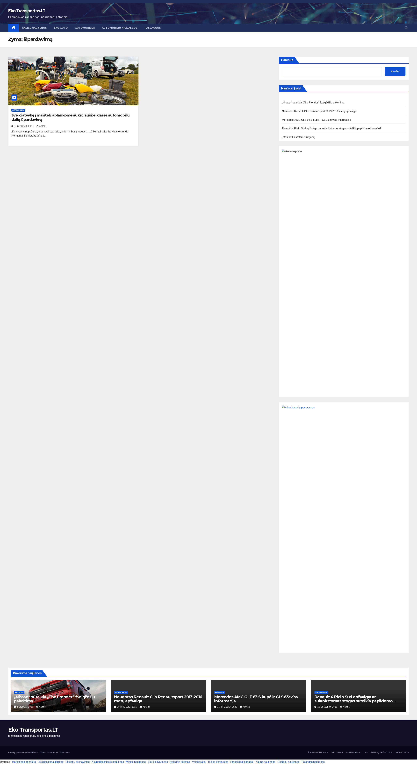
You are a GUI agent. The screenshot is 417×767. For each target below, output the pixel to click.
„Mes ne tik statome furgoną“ (299, 137)
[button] (406, 27)
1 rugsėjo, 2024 (24, 126)
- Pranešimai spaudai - (242, 761)
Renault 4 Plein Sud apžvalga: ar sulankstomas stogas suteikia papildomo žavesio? (331, 128)
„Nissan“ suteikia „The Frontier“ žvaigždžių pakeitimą (313, 102)
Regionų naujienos (288, 761)
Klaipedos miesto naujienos (108, 761)
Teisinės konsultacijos (50, 761)
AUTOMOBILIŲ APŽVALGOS (120, 27)
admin (42, 126)
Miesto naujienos (136, 761)
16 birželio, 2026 (227, 707)
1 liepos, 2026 (25, 707)
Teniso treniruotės (218, 761)
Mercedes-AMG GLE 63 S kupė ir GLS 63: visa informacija (316, 119)
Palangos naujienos (313, 761)
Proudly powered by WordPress (23, 752)
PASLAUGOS (153, 27)
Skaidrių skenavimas (77, 761)
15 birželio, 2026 (327, 707)
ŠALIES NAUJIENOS (34, 27)
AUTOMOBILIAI (85, 27)
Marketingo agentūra (24, 761)
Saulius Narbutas (158, 761)
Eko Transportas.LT (26, 10)
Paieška (287, 60)
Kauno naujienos (265, 761)
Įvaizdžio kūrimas (180, 761)
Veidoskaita (199, 761)
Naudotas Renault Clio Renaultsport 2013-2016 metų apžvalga (319, 111)
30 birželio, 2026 (127, 707)
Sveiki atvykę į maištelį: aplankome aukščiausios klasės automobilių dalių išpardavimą (70, 117)
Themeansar (64, 752)
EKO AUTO (61, 27)
